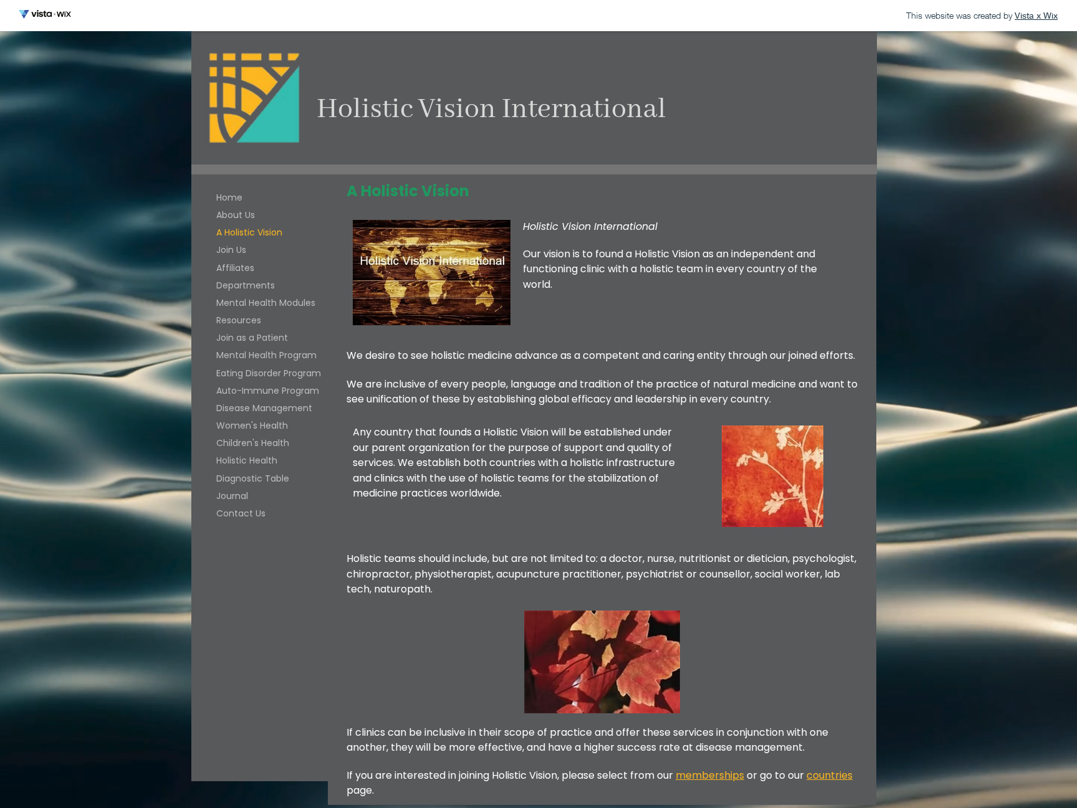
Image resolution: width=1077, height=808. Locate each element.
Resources (238, 320)
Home (229, 197)
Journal (232, 496)
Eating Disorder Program (268, 373)
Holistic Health (246, 460)
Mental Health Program (266, 355)
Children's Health (252, 443)
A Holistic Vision (249, 232)
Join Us (231, 250)
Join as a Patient (252, 337)
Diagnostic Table (252, 478)
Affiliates (235, 268)
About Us (235, 215)
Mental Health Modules (265, 303)
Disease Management (264, 408)
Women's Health (252, 425)
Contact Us (241, 513)
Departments (245, 285)
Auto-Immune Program (267, 390)
